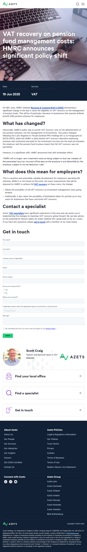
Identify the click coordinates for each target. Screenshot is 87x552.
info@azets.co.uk (72, 533)
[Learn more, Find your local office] (80, 376)
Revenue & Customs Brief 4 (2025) (47, 107)
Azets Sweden (53, 509)
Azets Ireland (53, 495)
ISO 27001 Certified (13, 462)
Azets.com (52, 481)
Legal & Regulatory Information (61, 434)
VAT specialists (16, 213)
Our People (9, 439)
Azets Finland (53, 491)
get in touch (39, 221)
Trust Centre (53, 444)
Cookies (50, 453)
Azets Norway (53, 500)
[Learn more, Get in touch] (80, 410)
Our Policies (52, 439)
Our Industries (10, 448)
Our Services (10, 444)
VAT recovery (40, 184)
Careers (7, 458)
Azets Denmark (54, 486)
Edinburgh (30, 358)
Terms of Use (53, 462)
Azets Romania (54, 505)
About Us (8, 434)
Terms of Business (55, 458)
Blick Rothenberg (55, 514)
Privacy (50, 448)
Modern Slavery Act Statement (61, 467)
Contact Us (9, 467)
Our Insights (9, 453)
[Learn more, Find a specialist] (80, 393)
